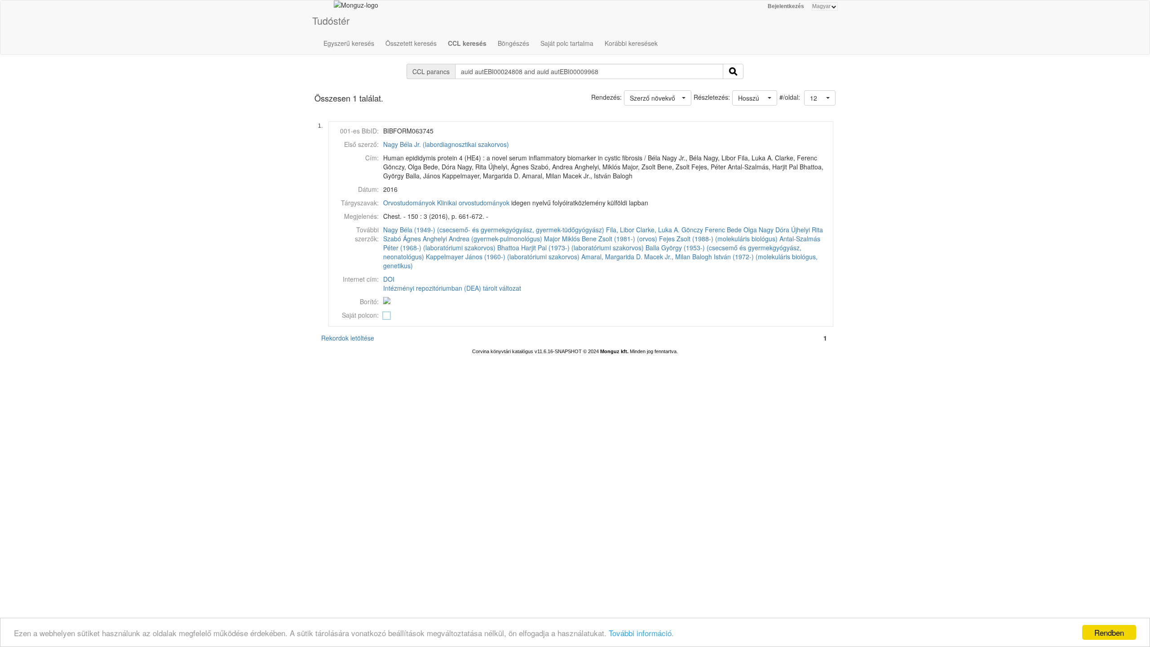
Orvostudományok (409, 202)
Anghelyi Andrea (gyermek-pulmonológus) (482, 238)
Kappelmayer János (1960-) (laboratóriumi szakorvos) (502, 256)
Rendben (1109, 632)
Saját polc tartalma (566, 43)
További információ (640, 632)
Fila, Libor (620, 229)
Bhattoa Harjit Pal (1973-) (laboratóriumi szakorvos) (570, 247)
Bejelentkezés (786, 6)
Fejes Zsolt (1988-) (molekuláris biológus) (718, 238)
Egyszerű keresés (348, 43)
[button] (820, 98)
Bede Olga (742, 229)
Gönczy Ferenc (703, 229)
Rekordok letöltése (347, 337)
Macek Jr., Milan (667, 256)
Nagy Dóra (774, 229)
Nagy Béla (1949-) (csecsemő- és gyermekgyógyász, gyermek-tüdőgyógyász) (493, 229)
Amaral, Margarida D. (611, 256)
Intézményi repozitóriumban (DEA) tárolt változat (452, 288)
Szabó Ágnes (402, 238)
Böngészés (513, 43)
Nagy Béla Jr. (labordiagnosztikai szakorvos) (446, 144)
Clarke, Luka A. (658, 229)
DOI (388, 279)
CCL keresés (467, 43)
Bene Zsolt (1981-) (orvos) (619, 238)
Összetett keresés (411, 43)
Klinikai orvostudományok (473, 202)
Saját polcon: (360, 314)
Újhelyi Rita (807, 229)
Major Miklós (562, 238)
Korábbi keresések (631, 43)
